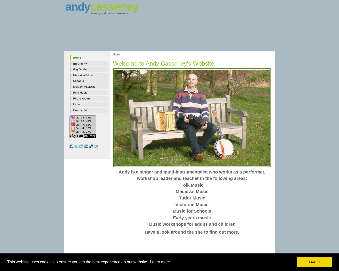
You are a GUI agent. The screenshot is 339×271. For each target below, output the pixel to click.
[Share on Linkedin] (81, 148)
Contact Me (80, 110)
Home (77, 57)
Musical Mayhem (84, 86)
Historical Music (83, 75)
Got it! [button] (314, 262)
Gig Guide (80, 69)
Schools (78, 80)
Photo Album (82, 98)
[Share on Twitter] (76, 148)
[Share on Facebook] (71, 148)
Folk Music (80, 92)
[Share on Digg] (86, 148)
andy (101, 6)
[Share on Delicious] (91, 148)
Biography (80, 63)
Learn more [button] (160, 262)
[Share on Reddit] (96, 148)
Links (76, 104)
